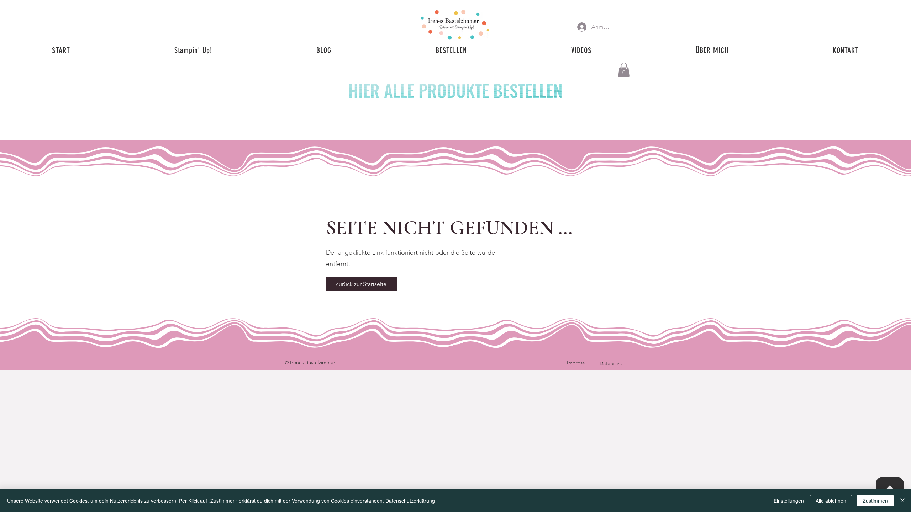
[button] (624, 70)
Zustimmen (875, 500)
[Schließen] (902, 500)
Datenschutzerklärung (410, 500)
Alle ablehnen (831, 500)
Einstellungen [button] (789, 500)
